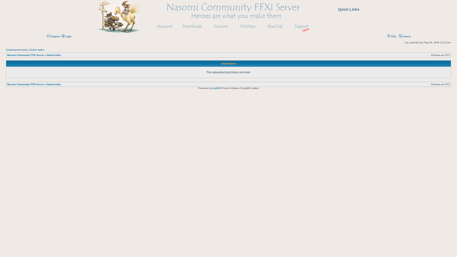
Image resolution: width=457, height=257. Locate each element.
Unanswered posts (17, 49)
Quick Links (348, 9)
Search (406, 36)
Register (55, 36)
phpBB (216, 88)
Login (68, 36)
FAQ (393, 36)
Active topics (37, 49)
